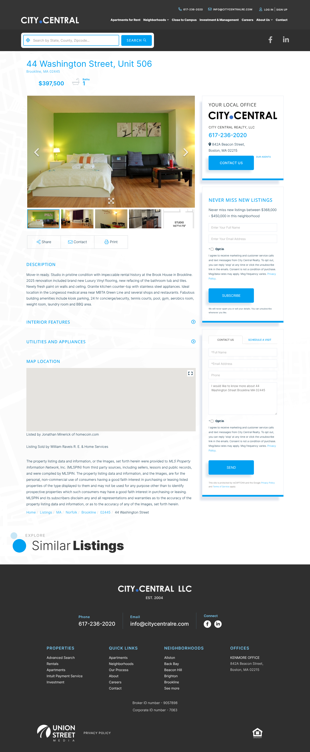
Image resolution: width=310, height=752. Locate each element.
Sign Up (281, 9)
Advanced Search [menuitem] (61, 657)
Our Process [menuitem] (118, 670)
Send (231, 467)
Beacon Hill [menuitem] (173, 670)
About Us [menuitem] (263, 20)
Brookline (88, 512)
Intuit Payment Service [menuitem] (64, 676)
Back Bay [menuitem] (171, 664)
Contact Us (231, 163)
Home (31, 512)
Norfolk (71, 512)
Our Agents (263, 157)
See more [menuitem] (171, 688)
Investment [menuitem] (55, 682)
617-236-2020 (193, 9)
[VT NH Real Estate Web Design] (56, 733)
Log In (269, 9)
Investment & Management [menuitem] (219, 20)
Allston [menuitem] (169, 657)
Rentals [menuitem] (52, 664)
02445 (105, 512)
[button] (136, 40)
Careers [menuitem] (247, 20)
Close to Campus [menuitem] (184, 20)
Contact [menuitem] (281, 20)
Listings (46, 512)
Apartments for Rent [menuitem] (125, 20)
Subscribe (231, 295)
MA (59, 512)
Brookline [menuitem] (171, 682)
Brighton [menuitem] (171, 676)
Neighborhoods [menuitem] (154, 20)
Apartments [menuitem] (56, 670)
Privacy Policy (268, 483)
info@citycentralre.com (232, 9)
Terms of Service (221, 486)
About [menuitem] (114, 676)
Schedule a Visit (259, 339)
